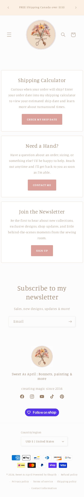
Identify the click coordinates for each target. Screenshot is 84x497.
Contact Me (42, 185)
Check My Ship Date (42, 119)
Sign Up (42, 250)
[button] (9, 35)
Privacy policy (20, 481)
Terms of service (43, 481)
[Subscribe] (70, 321)
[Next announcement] (76, 7)
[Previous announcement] (8, 7)
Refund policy (69, 474)
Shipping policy (66, 481)
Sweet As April (24, 474)
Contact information (44, 488)
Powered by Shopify (45, 474)
